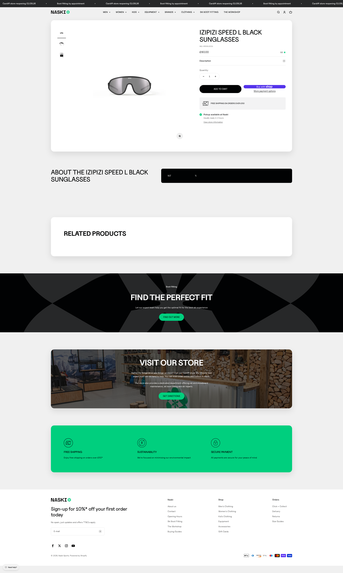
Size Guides (278, 521)
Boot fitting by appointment (50, 3)
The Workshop (232, 12)
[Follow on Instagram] (66, 546)
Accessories (224, 526)
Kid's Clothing (225, 516)
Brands (169, 12)
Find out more (171, 317)
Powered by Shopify (78, 555)
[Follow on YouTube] (73, 546)
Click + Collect (279, 506)
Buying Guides (175, 531)
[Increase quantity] (215, 76)
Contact (172, 511)
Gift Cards (223, 531)
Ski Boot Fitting (209, 12)
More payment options (265, 91)
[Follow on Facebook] (53, 546)
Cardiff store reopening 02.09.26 (101, 3)
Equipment (151, 12)
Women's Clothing (227, 511)
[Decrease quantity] (203, 76)
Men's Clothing (225, 506)
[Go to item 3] (61, 55)
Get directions (171, 396)
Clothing (186, 12)
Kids (134, 12)
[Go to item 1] (61, 33)
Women (120, 12)
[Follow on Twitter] (59, 546)
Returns (276, 516)
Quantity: (204, 70)
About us (172, 506)
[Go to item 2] (61, 44)
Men (105, 12)
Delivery (276, 511)
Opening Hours (175, 516)
